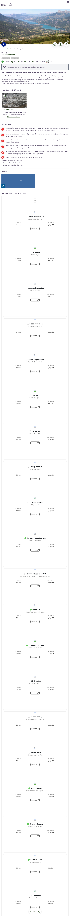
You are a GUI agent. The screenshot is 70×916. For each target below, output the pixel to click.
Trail (11, 49)
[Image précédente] (2, 24)
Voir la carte (33, 912)
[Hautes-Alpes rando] (7, 4)
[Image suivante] (68, 24)
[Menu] (68, 2)
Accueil (6, 49)
